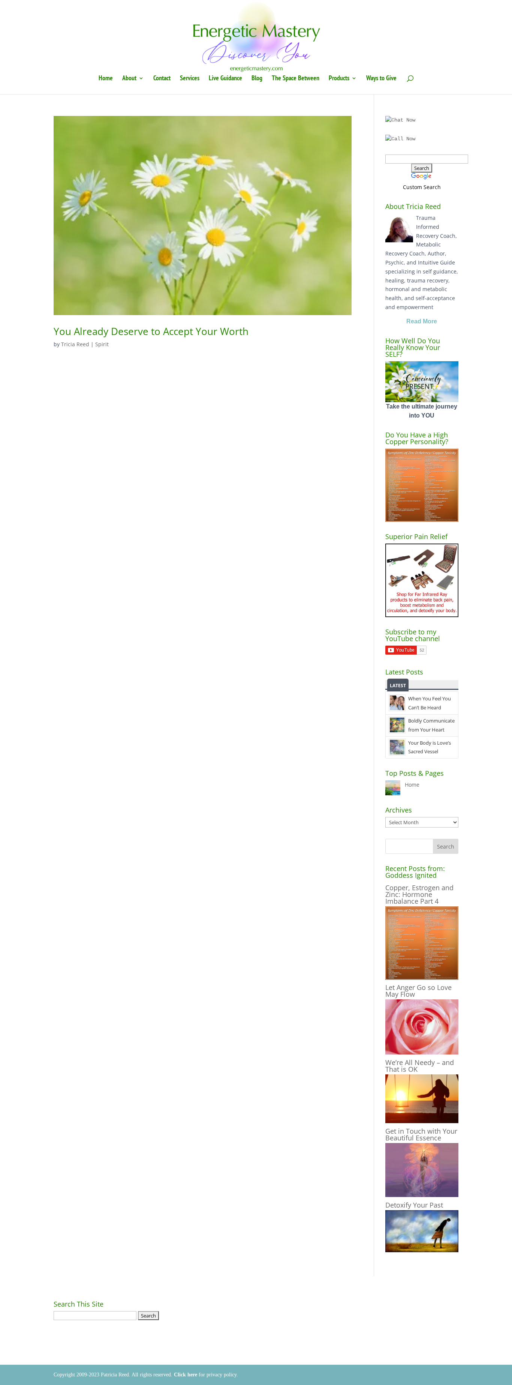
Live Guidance (225, 78)
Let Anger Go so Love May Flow (418, 991)
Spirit (102, 344)
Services (189, 78)
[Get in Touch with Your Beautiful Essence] (421, 1195)
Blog (257, 78)
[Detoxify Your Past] (421, 1250)
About (129, 78)
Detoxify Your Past (414, 1204)
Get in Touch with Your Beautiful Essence (421, 1134)
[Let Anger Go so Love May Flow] (421, 1052)
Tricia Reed (75, 344)
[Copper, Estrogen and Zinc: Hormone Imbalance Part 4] (421, 977)
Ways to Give (381, 78)
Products (339, 78)
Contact (162, 78)
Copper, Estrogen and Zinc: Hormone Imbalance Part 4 (419, 894)
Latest (398, 685)
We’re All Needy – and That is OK (419, 1066)
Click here (185, 1374)
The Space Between (295, 78)
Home (106, 78)
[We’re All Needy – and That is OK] (421, 1121)
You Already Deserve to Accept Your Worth (151, 331)
